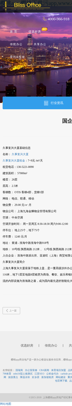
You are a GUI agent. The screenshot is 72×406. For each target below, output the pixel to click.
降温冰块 (25, 377)
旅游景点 (13, 377)
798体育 (7, 373)
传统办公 (16, 44)
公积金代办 (52, 373)
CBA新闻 (44, 370)
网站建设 (61, 377)
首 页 (13, 31)
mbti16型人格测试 (23, 373)
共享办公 (40, 44)
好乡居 (35, 377)
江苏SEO (39, 373)
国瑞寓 (19, 370)
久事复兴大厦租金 (14, 160)
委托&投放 (17, 56)
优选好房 (34, 31)
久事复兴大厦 (20, 154)
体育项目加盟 (58, 370)
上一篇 (13, 310)
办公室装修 (31, 370)
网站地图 (5, 403)
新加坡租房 (47, 377)
